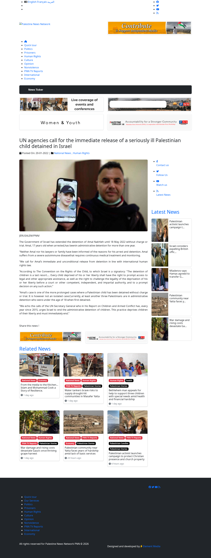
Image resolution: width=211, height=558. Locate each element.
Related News (35, 348)
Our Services (31, 5)
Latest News (165, 211)
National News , (63, 153)
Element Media (151, 546)
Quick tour (30, 45)
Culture (28, 60)
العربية (50, 2)
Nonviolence (31, 67)
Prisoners (30, 52)
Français (42, 2)
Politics (28, 49)
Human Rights (32, 56)
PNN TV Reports (33, 71)
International (32, 75)
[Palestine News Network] (34, 23)
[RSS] (157, 13)
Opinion (29, 63)
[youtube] (157, 9)
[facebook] (157, 2)
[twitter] (157, 5)
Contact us (30, 9)
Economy (29, 78)
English (32, 2)
